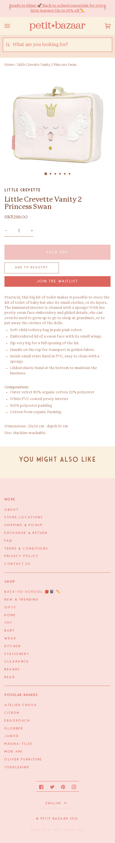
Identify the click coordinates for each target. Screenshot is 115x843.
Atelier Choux (20, 705)
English (54, 803)
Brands (12, 669)
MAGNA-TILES (18, 744)
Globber (13, 728)
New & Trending (21, 599)
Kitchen (12, 646)
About (11, 510)
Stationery (17, 654)
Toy (8, 623)
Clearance (16, 661)
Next (102, 8)
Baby (9, 630)
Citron (12, 713)
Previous (12, 8)
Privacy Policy (21, 556)
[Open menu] (12, 26)
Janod (11, 736)
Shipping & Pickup (23, 525)
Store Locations (23, 517)
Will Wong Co (69, 830)
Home (9, 64)
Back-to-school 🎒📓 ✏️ (32, 592)
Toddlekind (16, 767)
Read (9, 677)
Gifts (10, 607)
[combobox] (62, 44)
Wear (10, 638)
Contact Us (17, 564)
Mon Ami (13, 751)
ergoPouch (17, 720)
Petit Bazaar (54, 818)
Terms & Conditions (26, 548)
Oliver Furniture (23, 759)
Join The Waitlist (57, 281)
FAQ (8, 541)
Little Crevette (22, 190)
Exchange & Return (26, 533)
